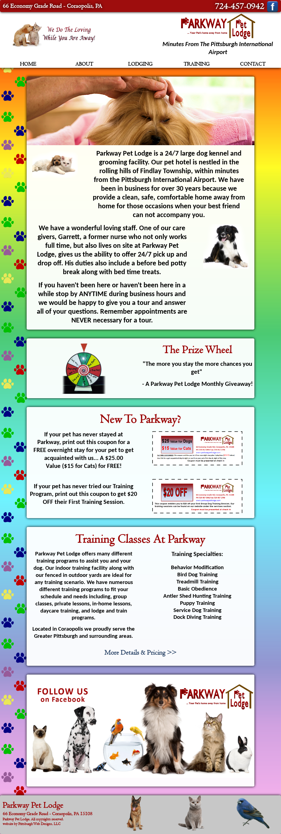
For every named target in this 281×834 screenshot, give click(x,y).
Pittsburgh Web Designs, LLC (39, 823)
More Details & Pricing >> (140, 652)
